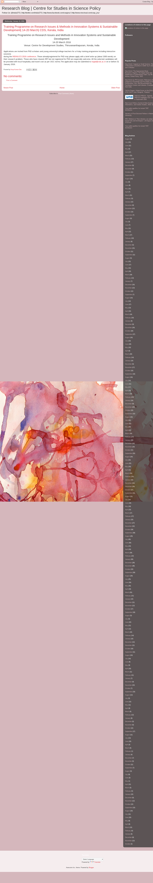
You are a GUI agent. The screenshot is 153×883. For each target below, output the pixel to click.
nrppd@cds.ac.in (99, 62)
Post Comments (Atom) (66, 93)
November (128, 169)
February (128, 159)
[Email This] (27, 70)
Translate (97, 862)
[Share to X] (32, 70)
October (127, 172)
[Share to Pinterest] (36, 70)
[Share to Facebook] (34, 70)
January (127, 162)
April (126, 152)
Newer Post (8, 88)
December (128, 165)
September (128, 175)
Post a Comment (11, 80)
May (126, 149)
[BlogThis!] (29, 70)
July (126, 142)
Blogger (91, 867)
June (126, 145)
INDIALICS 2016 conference (24, 56)
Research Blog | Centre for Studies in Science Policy (51, 8)
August (127, 139)
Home (62, 88)
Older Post (115, 88)
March (127, 155)
